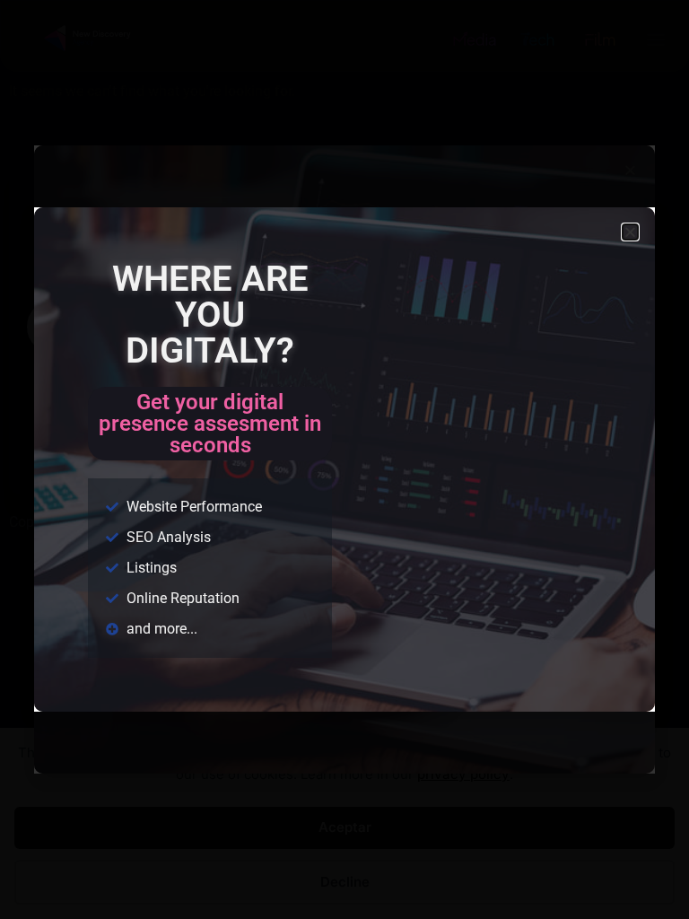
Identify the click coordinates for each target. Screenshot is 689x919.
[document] (344, 459)
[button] (630, 232)
